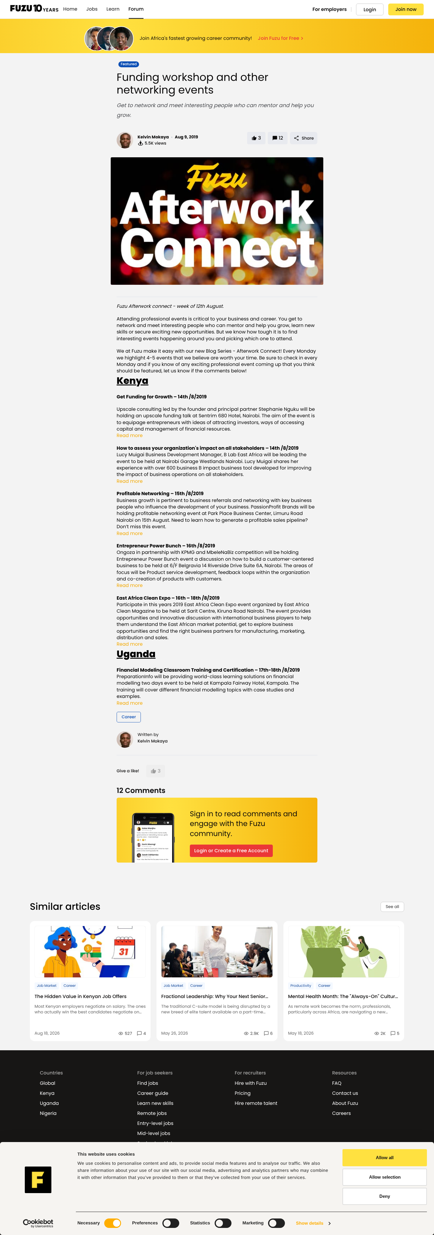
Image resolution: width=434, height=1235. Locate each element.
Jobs (92, 9)
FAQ (336, 1083)
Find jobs (147, 1083)
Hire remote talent (256, 1103)
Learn (113, 9)
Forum (136, 9)
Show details (310, 1223)
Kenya (47, 1093)
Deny (384, 1196)
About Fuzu (345, 1103)
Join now (406, 9)
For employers (330, 9)
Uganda (49, 1103)
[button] (155, 771)
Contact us (345, 1093)
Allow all (385, 1157)
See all (392, 907)
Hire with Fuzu (251, 1083)
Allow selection (385, 1177)
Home (70, 9)
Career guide (152, 1093)
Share (308, 138)
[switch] (170, 1223)
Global (47, 1083)
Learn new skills (155, 1103)
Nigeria (48, 1113)
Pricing (243, 1093)
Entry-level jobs (155, 1123)
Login (369, 9)
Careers (341, 1113)
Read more (130, 435)
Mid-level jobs (153, 1133)
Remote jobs (152, 1113)
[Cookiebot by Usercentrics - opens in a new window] (38, 1223)
